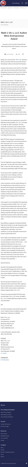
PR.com (18, 59)
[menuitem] (22, 3)
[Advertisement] (14, 14)
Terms (2, 454)
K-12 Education (16, 7)
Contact (4, 353)
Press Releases (4, 7)
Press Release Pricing (6, 414)
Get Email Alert (9, 54)
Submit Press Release (6, 412)
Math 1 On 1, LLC (23, 7)
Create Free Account (6, 424)
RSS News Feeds (5, 435)
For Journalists (4, 438)
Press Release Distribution (7, 416)
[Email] (23, 54)
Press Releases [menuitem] (16, 3)
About (2, 447)
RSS (19, 54)
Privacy (2, 456)
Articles (2, 440)
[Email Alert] (5, 54)
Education (10, 7)
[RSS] (17, 54)
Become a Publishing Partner (7, 452)
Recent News (4, 433)
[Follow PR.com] (26, 463)
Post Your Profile (5, 426)
